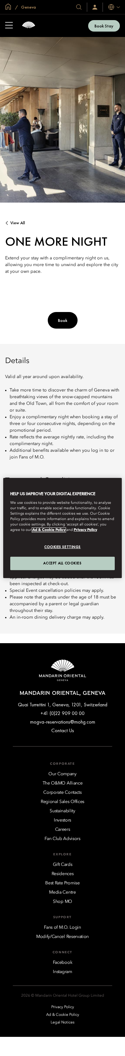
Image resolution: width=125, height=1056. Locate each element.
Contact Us (62, 730)
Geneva (28, 7)
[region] (62, 528)
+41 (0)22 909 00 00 (62, 713)
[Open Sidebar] (9, 26)
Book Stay (104, 26)
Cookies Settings (62, 547)
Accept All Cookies (62, 563)
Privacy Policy (85, 530)
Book (62, 320)
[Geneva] (29, 25)
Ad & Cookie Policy (48, 530)
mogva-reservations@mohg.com (62, 721)
